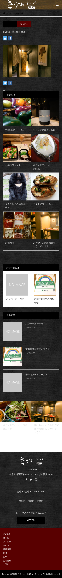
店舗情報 (7, 549)
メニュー (7, 541)
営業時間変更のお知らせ (37, 349)
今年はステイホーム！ (36, 374)
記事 (5, 556)
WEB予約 (31, 520)
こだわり (7, 534)
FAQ (5, 553)
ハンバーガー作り (34, 324)
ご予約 (6, 564)
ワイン (6, 545)
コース (6, 537)
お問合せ (7, 560)
